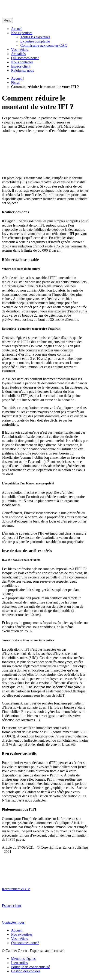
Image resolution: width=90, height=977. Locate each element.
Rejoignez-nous (22, 70)
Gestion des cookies (25, 971)
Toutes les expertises (35, 37)
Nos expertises (21, 33)
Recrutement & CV (16, 889)
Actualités (18, 54)
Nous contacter (22, 62)
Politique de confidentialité (30, 967)
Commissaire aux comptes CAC (43, 45)
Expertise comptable (35, 41)
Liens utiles (19, 963)
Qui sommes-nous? (25, 58)
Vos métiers (19, 50)
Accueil (16, 29)
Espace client (20, 66)
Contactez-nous (13, 922)
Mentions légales (23, 959)
